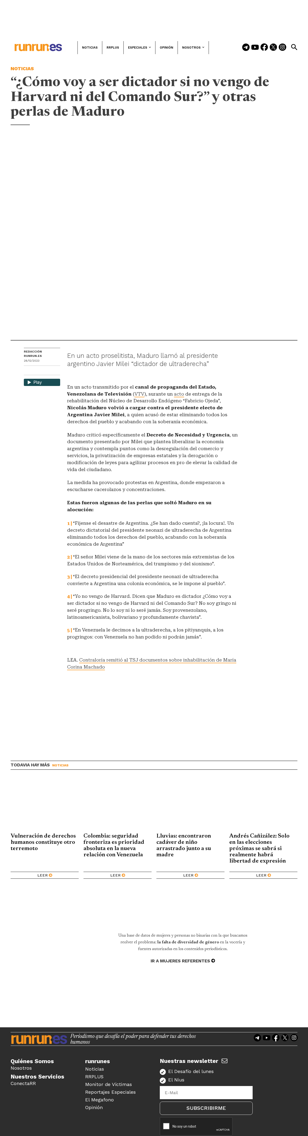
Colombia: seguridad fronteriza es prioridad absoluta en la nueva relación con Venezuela (113, 845)
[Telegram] (246, 47)
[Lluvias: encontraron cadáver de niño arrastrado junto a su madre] (190, 804)
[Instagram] (282, 47)
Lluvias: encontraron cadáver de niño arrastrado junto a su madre (183, 845)
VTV (139, 394)
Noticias (22, 68)
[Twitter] (273, 47)
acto (179, 394)
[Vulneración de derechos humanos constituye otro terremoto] (45, 804)
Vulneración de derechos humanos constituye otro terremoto (43, 842)
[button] (294, 47)
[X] (52, 371)
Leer (42, 875)
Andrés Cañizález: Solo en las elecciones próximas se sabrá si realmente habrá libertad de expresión (259, 848)
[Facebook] (264, 47)
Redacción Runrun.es (33, 354)
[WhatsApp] (36, 371)
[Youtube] (255, 47)
